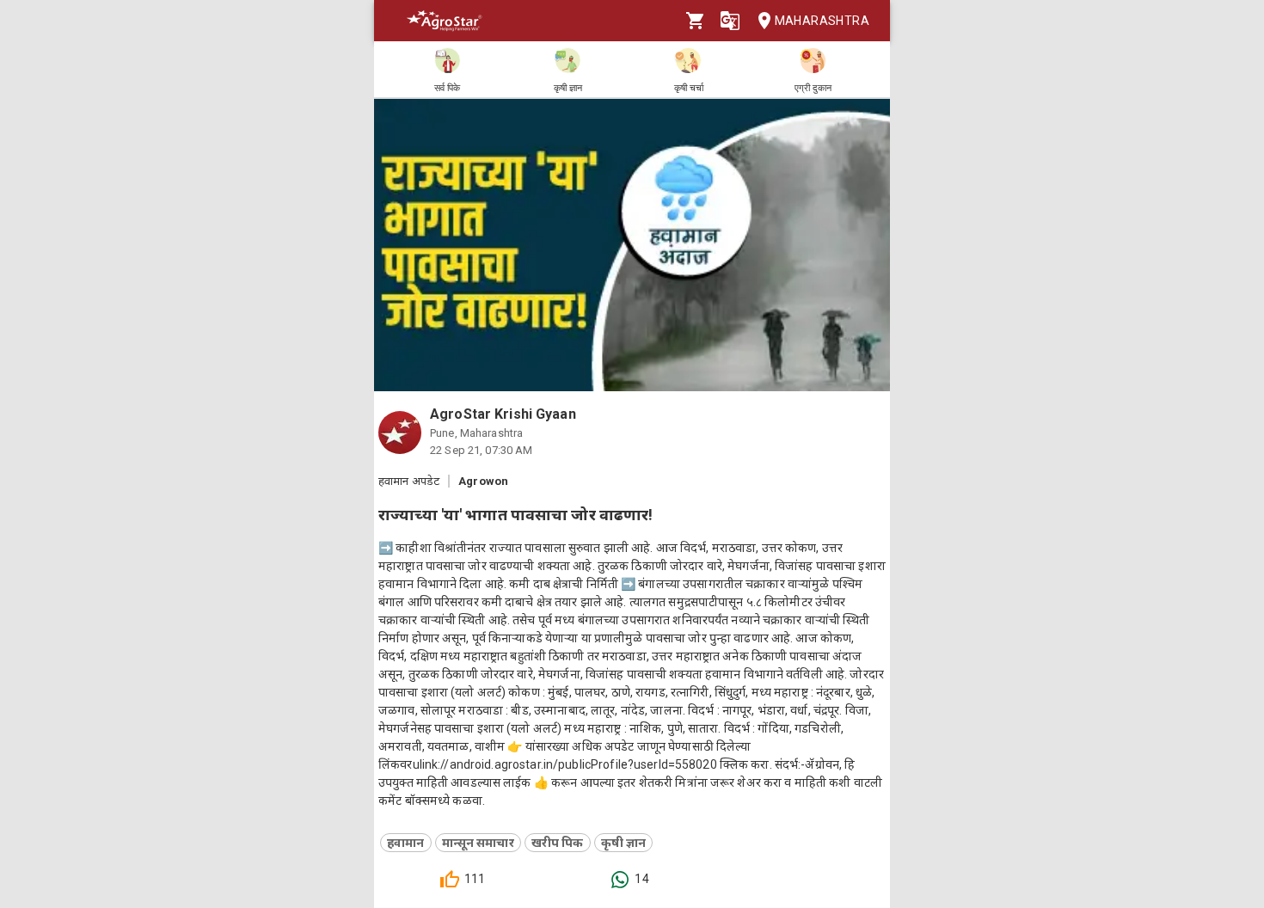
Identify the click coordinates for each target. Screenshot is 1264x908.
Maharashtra (822, 21)
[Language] (730, 20)
